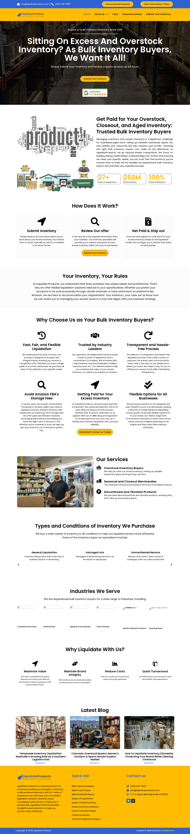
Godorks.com (167, 830)
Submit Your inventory (158, 14)
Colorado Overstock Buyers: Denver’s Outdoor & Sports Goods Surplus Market (95, 756)
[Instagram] (133, 801)
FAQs (115, 14)
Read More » (41, 763)
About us (99, 14)
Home (87, 14)
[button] (18, 564)
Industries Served (132, 14)
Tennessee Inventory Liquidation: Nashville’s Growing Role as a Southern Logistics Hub (41, 756)
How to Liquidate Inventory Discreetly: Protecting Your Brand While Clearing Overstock (149, 756)
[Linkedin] (128, 801)
